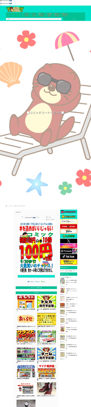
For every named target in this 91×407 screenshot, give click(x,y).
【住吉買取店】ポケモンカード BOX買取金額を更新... (71, 346)
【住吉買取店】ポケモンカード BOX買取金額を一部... (71, 312)
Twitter (37, 281)
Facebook (31, 281)
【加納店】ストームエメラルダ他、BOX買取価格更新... (71, 329)
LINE (43, 281)
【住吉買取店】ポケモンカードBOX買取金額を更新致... (71, 321)
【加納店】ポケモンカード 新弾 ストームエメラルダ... (71, 290)
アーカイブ (62, 277)
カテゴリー (62, 270)
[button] (50, 219)
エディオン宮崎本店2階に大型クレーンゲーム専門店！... (71, 282)
